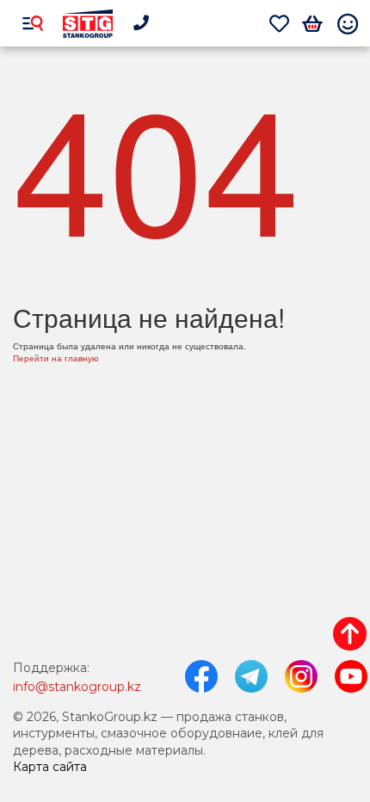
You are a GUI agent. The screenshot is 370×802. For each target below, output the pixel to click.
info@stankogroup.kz (77, 686)
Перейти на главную (56, 358)
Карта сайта (50, 766)
